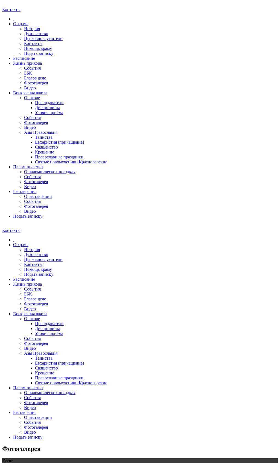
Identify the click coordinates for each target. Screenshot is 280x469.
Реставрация (24, 191)
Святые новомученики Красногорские (71, 162)
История (32, 28)
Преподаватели (49, 102)
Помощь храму (38, 48)
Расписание (24, 58)
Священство (46, 147)
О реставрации (38, 196)
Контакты (33, 43)
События (32, 68)
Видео (30, 88)
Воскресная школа (30, 92)
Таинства (43, 137)
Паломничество (28, 166)
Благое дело (35, 78)
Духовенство (36, 33)
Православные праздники (59, 157)
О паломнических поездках (49, 171)
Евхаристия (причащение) (59, 142)
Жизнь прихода (27, 63)
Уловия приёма (49, 112)
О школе (32, 97)
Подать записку (38, 53)
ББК (28, 73)
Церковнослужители (43, 38)
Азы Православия (40, 132)
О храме (20, 23)
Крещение (44, 152)
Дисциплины (47, 107)
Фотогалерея (36, 83)
